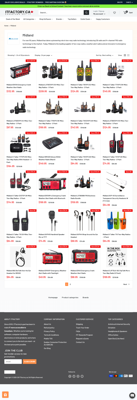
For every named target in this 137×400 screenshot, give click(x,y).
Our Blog (47, 348)
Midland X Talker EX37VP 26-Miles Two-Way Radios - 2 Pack (19, 197)
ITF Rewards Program (84, 335)
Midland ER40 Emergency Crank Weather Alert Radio (82, 272)
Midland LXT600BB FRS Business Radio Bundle (83, 197)
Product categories (70, 297)
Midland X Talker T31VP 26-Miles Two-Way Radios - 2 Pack (115, 158)
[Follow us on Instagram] (78, 376)
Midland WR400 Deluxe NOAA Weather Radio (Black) (49, 158)
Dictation (111, 328)
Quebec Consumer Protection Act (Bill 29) (55, 343)
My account (98, 14)
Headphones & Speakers (117, 331)
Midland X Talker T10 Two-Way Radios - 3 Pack (116, 235)
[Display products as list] (128, 55)
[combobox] (61, 12)
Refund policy (49, 328)
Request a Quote (82, 338)
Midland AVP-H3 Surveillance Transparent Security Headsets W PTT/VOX (115, 198)
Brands (86, 297)
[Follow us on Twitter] (73, 376)
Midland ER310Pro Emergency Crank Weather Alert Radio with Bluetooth (52, 197)
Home (6, 26)
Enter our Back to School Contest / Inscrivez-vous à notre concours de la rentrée (68, 6)
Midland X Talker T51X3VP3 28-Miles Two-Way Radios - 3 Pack (84, 122)
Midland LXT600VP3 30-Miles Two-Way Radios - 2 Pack (116, 122)
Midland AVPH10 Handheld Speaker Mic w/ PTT (52, 235)
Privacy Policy (49, 331)
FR (121, 2)
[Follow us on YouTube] (82, 376)
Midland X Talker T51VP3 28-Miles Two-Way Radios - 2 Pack (83, 158)
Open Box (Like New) (116, 338)
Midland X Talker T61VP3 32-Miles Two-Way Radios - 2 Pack (83, 86)
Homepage (53, 297)
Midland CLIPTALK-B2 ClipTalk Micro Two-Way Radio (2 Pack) (116, 272)
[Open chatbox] (132, 396)
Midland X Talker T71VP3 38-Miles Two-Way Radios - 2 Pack (115, 86)
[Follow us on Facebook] (69, 376)
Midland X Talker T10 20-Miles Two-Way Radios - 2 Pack (19, 235)
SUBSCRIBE (29, 361)
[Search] (86, 12)
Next (125, 284)
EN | (118, 2)
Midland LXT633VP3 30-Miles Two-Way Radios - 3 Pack (51, 86)
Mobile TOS (48, 338)
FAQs (78, 331)
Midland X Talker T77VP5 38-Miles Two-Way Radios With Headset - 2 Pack (19, 159)
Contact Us (80, 342)
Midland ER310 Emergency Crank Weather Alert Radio (19, 86)
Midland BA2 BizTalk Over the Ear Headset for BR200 (19, 272)
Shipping (79, 324)
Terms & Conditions (51, 335)
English (7, 372)
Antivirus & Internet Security (119, 324)
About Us (47, 324)
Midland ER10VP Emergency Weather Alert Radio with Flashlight (52, 272)
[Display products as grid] (125, 55)
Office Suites (113, 335)
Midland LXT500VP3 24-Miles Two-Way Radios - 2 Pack (19, 122)
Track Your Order (82, 328)
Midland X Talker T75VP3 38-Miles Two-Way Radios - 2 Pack (51, 122)
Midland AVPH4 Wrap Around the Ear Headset (84, 235)
